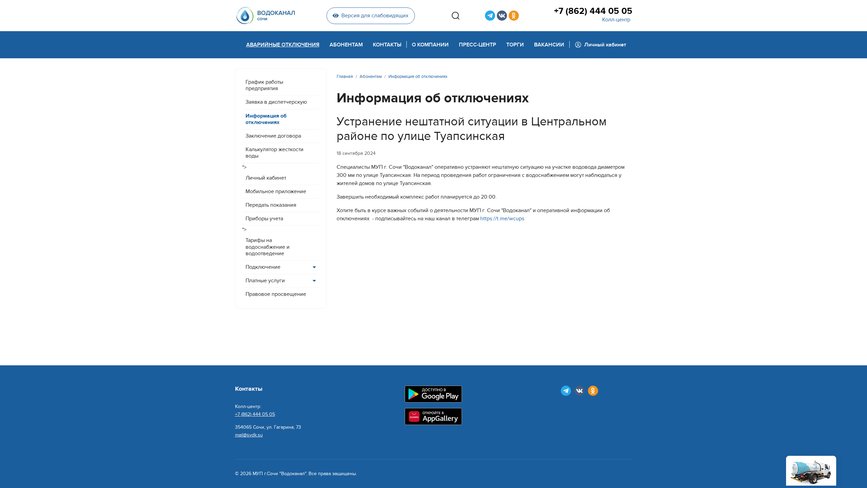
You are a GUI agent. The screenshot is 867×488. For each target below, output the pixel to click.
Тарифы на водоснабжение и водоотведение (268, 247)
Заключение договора (273, 136)
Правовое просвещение (276, 294)
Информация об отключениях (266, 119)
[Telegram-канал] (490, 16)
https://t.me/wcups (502, 218)
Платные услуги (265, 280)
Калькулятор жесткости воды (274, 152)
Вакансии (549, 44)
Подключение (263, 267)
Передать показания (271, 205)
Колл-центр (616, 19)
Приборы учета (264, 218)
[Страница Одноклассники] (514, 16)
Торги (515, 44)
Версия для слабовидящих (374, 15)
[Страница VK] (502, 16)
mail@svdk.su (249, 435)
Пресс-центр (477, 44)
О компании (430, 44)
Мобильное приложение (276, 191)
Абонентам (346, 44)
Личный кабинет (266, 178)
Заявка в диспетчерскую (276, 102)
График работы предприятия (264, 85)
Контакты (387, 44)
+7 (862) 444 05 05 (593, 11)
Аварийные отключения (282, 44)
